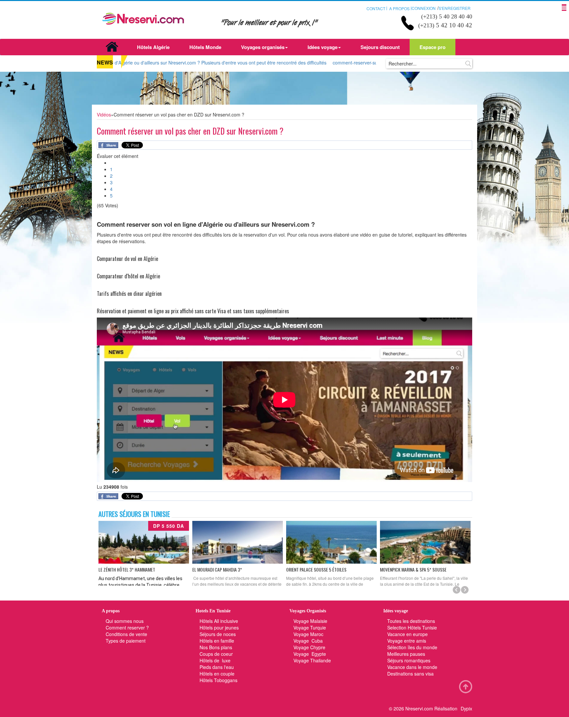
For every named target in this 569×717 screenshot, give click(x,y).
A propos (399, 8)
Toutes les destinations (411, 621)
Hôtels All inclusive (219, 621)
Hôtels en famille (217, 640)
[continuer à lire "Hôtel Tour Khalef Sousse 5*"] (143, 542)
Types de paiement (126, 640)
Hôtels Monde (205, 47)
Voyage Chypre (309, 647)
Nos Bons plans (216, 647)
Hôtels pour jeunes (219, 627)
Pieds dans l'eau (217, 667)
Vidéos (104, 114)
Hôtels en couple (217, 673)
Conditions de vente (126, 634)
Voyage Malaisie (310, 621)
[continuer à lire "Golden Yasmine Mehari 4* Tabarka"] (425, 542)
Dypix (466, 708)
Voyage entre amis (406, 640)
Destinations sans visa (410, 673)
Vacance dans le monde (412, 667)
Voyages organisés (262, 47)
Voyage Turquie (310, 627)
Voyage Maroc (308, 634)
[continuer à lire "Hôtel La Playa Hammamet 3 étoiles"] (331, 542)
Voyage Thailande (312, 660)
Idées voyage (323, 47)
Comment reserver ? (127, 627)
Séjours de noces (218, 634)
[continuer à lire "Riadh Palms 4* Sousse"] (237, 542)
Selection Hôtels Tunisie (412, 627)
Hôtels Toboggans (218, 680)
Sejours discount (380, 47)
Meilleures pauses (406, 654)
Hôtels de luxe (215, 660)
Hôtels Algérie (153, 47)
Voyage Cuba (308, 640)
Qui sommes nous (125, 621)
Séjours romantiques (408, 660)
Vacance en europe (408, 634)
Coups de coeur (216, 654)
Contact (375, 8)
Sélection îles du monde (412, 647)
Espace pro (433, 47)
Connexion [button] (424, 8)
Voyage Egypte (309, 654)
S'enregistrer (455, 8)
